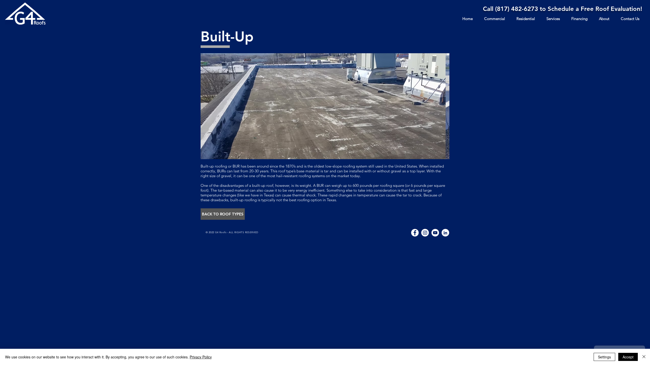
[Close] (644, 357)
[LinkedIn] (445, 232)
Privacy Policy (201, 356)
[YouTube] (435, 232)
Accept (628, 356)
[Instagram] (425, 232)
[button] (223, 214)
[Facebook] (415, 232)
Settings (604, 356)
